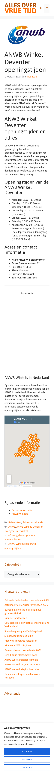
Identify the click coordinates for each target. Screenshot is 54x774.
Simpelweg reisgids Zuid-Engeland (23, 631)
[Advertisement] (27, 332)
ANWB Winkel (24, 526)
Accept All (27, 751)
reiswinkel (22, 531)
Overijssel (9, 531)
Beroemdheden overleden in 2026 (22, 650)
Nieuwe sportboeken (15, 618)
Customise (27, 759)
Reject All (27, 767)
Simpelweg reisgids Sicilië (18, 636)
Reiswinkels (14, 522)
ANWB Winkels (20, 513)
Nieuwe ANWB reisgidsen (18, 645)
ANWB (11, 526)
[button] (41, 8)
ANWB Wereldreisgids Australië (21, 669)
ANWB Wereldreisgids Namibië (21, 659)
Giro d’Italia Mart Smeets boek (20, 655)
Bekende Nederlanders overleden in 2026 (27, 600)
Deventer (38, 526)
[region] (27, 748)
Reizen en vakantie (22, 510)
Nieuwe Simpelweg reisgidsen (20, 640)
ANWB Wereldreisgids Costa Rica (22, 664)
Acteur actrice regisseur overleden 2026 (26, 605)
